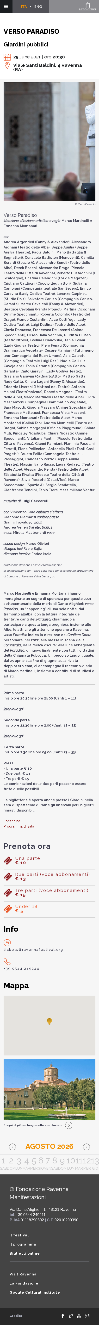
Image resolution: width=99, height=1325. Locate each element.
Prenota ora (27, 846)
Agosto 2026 (49, 1146)
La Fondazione (24, 1283)
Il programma (23, 1244)
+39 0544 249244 (21, 968)
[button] (49, 1021)
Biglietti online (25, 1253)
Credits (16, 1316)
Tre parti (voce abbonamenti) (52, 892)
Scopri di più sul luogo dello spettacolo (33, 1125)
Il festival (19, 1235)
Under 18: (27, 908)
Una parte (27, 860)
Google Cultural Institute (35, 1292)
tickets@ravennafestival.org (33, 949)
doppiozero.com (18, 666)
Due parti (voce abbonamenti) (52, 876)
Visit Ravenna (23, 1274)
